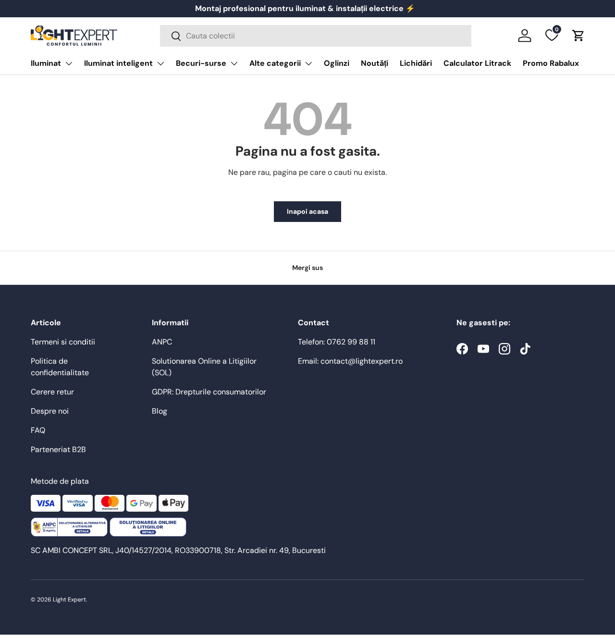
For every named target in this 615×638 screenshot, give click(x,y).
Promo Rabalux (551, 63)
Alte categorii (275, 63)
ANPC (162, 342)
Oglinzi (336, 63)
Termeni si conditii (63, 342)
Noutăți (374, 63)
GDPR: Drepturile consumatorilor (209, 392)
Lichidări (416, 63)
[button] (578, 35)
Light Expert (69, 599)
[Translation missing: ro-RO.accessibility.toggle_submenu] (68, 63)
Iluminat (46, 63)
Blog (159, 411)
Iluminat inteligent (118, 63)
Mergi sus (307, 267)
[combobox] (315, 36)
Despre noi (50, 411)
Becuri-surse (201, 63)
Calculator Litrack (477, 63)
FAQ (38, 430)
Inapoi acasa (307, 211)
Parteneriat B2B (58, 449)
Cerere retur (52, 392)
